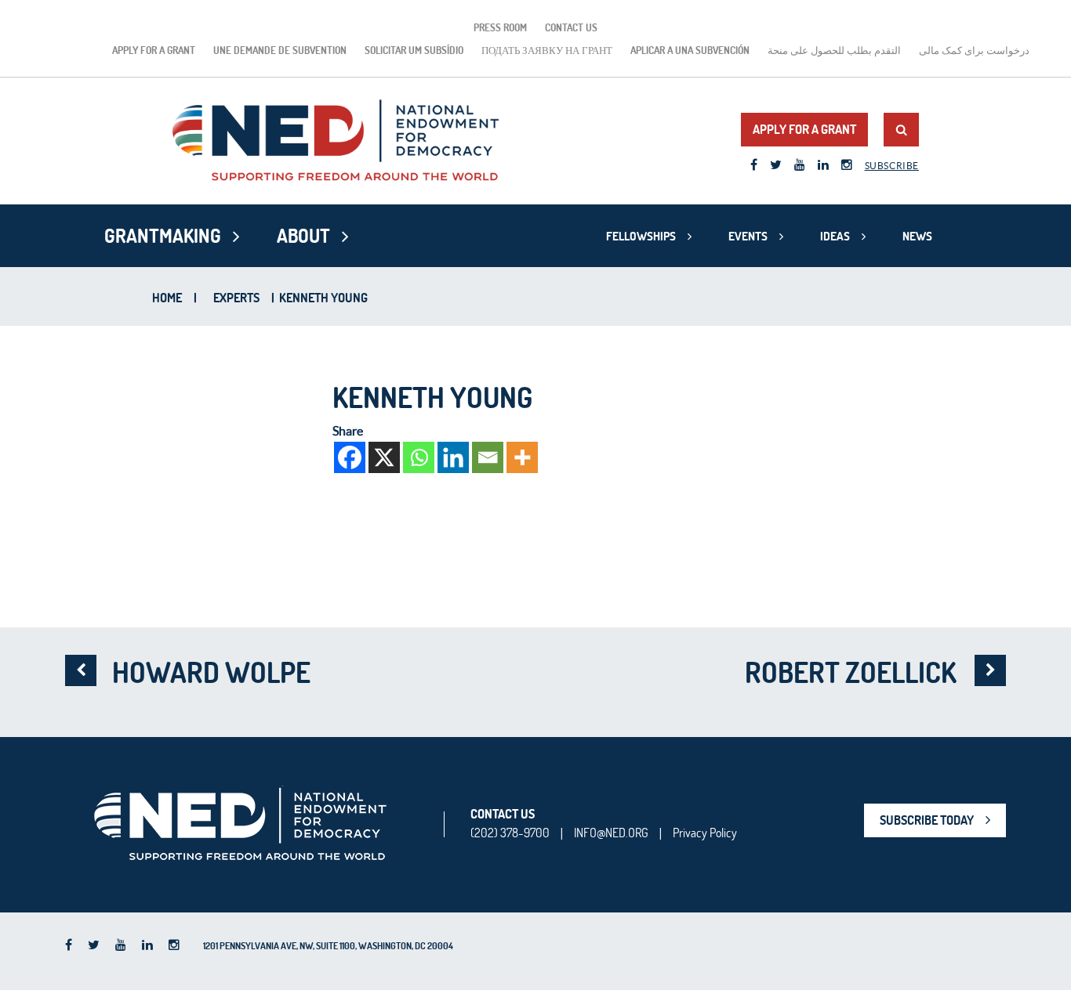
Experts (236, 297)
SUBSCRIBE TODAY (927, 820)
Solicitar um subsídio (414, 50)
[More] (522, 457)
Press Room (500, 27)
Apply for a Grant (153, 50)
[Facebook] (349, 457)
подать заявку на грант (546, 50)
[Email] (487, 457)
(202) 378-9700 (510, 832)
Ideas (835, 236)
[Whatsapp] (418, 457)
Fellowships (641, 236)
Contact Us (571, 27)
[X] (384, 457)
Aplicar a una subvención (690, 50)
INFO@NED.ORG (611, 832)
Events (748, 236)
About (303, 236)
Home (167, 297)
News (917, 236)
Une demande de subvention (280, 50)
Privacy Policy (705, 832)
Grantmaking (162, 236)
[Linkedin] (453, 457)
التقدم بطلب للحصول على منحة (834, 50)
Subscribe (892, 166)
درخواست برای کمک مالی (974, 50)
